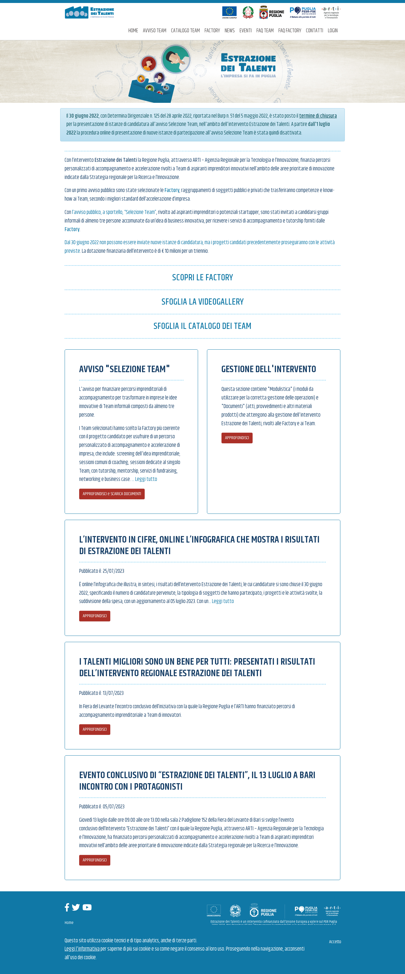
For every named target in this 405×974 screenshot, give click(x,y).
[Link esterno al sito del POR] (303, 12)
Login (333, 31)
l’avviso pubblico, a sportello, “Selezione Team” (114, 212)
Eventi (246, 31)
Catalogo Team (185, 31)
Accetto (335, 942)
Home (133, 31)
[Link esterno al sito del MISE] (248, 12)
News (230, 31)
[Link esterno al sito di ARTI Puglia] (331, 12)
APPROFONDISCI (237, 438)
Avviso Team (154, 31)
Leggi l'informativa (82, 949)
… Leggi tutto (144, 479)
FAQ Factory (289, 31)
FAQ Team (265, 31)
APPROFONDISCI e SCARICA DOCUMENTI (112, 494)
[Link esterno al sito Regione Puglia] (271, 12)
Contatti (314, 31)
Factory (212, 31)
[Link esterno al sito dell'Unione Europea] (229, 12)
